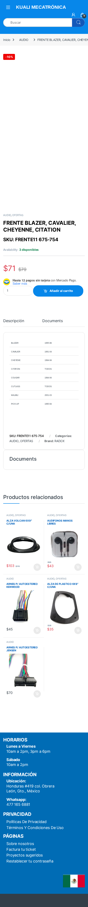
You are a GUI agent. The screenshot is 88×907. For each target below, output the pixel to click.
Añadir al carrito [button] (36, 567)
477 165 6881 (18, 804)
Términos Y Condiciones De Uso (35, 827)
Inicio (6, 40)
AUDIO (23, 40)
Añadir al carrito (61, 291)
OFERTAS (17, 215)
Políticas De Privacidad (26, 821)
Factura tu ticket (21, 849)
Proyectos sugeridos (24, 855)
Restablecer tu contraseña (29, 861)
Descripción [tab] (13, 321)
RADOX (59, 441)
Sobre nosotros (20, 843)
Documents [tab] (52, 321)
